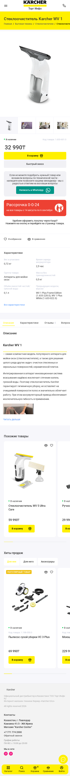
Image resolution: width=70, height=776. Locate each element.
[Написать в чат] (63, 759)
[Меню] (6, 5)
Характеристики (29, 322)
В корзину (17, 659)
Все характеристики (14, 304)
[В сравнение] (46, 445)
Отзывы (50, 322)
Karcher (11, 689)
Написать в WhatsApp (31, 190)
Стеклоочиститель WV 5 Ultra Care (27, 507)
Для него (28, 561)
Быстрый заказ (35, 164)
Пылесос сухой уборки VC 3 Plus (29, 637)
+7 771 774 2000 (13, 732)
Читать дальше (11, 419)
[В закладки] (52, 445)
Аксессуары (48, 561)
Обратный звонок (13, 735)
